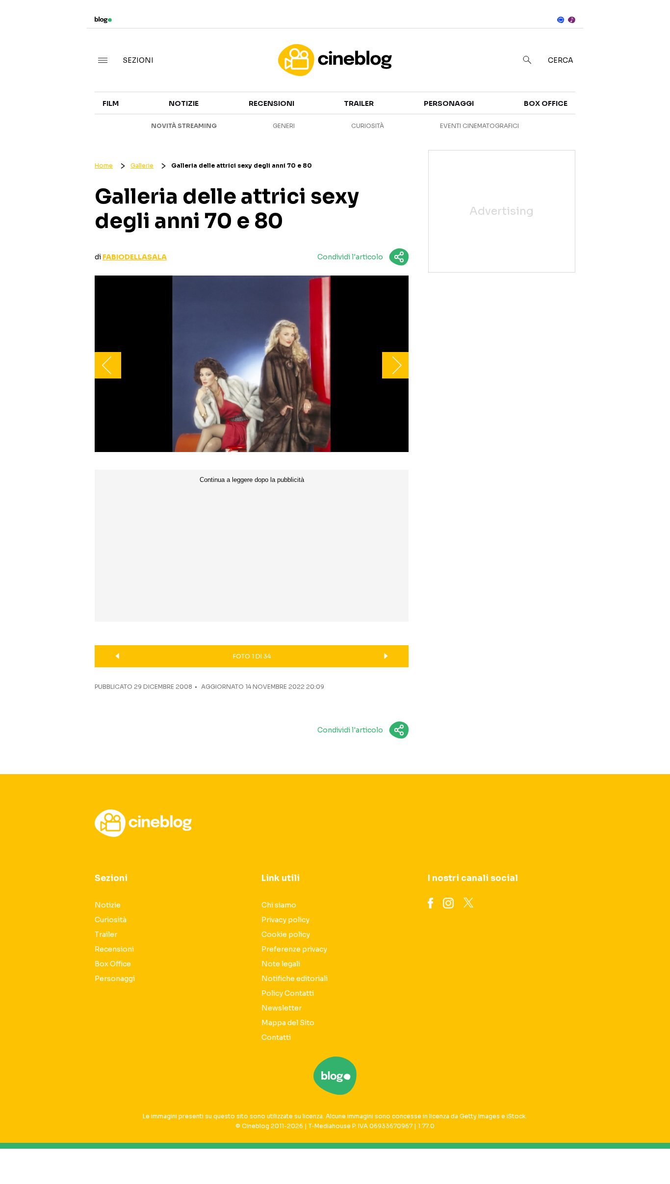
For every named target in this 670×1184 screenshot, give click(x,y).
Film (111, 103)
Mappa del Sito (287, 1022)
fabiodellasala (135, 256)
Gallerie (142, 165)
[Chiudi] (647, 28)
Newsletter (281, 1008)
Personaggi (449, 103)
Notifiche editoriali (294, 978)
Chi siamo (278, 905)
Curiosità (367, 125)
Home (104, 165)
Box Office (585, 113)
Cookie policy (285, 934)
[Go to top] (575, 1151)
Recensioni (271, 103)
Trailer (578, 96)
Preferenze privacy (294, 949)
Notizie (184, 103)
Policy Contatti (287, 993)
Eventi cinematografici (479, 125)
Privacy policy (285, 919)
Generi (284, 125)
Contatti (276, 1037)
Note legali (280, 963)
